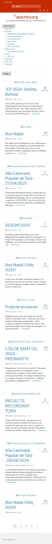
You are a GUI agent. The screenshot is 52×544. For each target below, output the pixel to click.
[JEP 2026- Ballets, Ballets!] (26, 82)
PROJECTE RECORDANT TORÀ (21, 34)
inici (15, 99)
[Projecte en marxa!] (26, 300)
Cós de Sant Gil (14, 39)
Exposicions (12, 41)
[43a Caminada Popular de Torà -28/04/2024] (26, 443)
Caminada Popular (15, 36)
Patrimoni (9, 59)
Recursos (9, 62)
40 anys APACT (14, 46)
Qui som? (9, 29)
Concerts (11, 44)
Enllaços (8, 64)
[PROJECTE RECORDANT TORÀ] (26, 394)
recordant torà (21, 416)
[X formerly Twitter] (43, 10)
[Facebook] (47, 10)
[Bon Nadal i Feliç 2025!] (26, 258)
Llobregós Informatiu (16, 51)
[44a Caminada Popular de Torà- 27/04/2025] (26, 166)
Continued (36, 114)
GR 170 (11, 57)
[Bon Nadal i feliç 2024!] (26, 495)
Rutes (7, 54)
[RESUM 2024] (26, 218)
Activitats (8, 31)
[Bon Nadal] (26, 127)
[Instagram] (40, 10)
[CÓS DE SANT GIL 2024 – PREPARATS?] (26, 342)
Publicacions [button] (10, 49)
